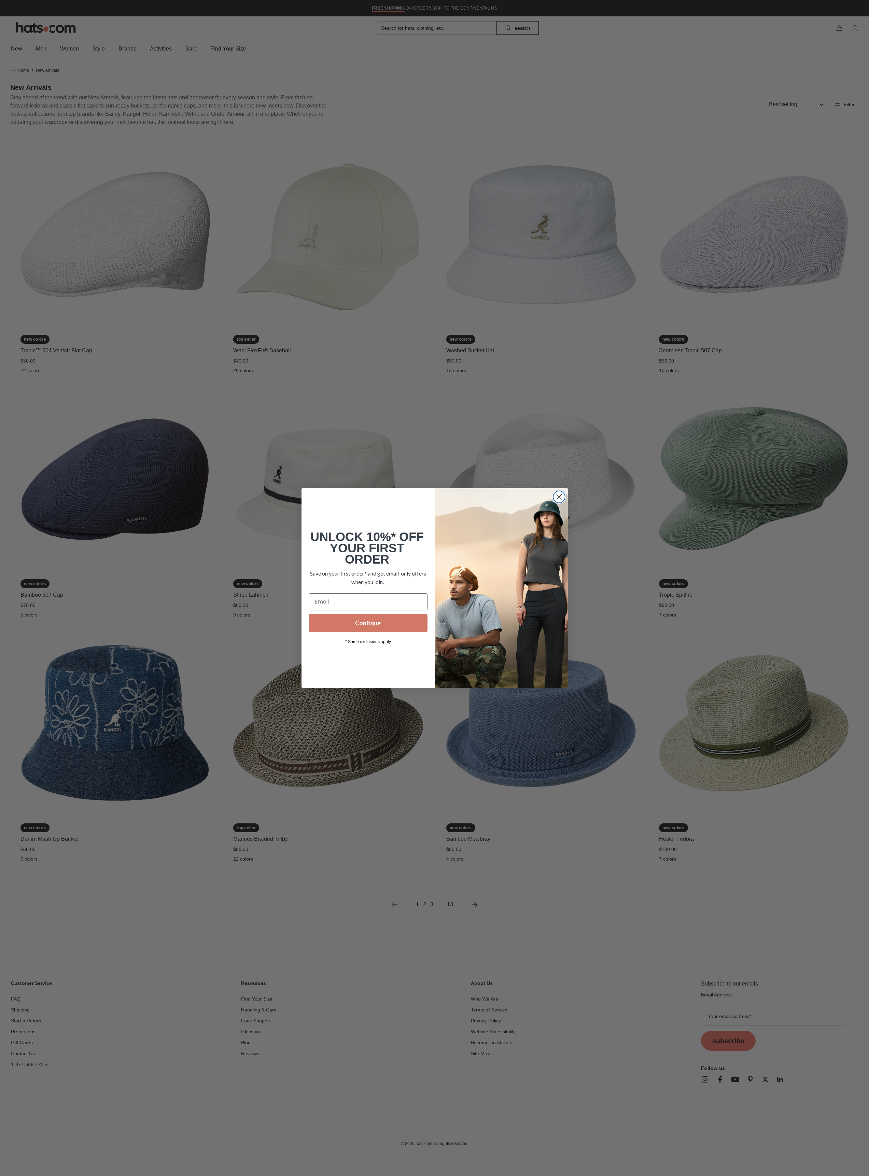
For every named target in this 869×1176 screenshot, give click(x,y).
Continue (368, 623)
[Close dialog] (559, 497)
